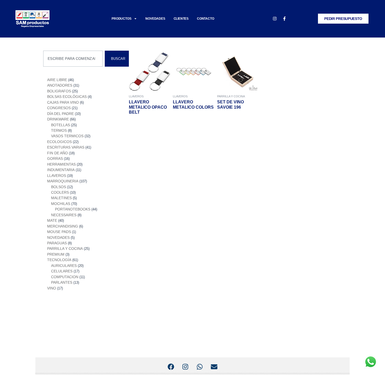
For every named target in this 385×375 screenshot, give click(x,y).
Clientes (181, 18)
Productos (121, 18)
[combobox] (73, 59)
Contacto (205, 18)
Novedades (155, 18)
